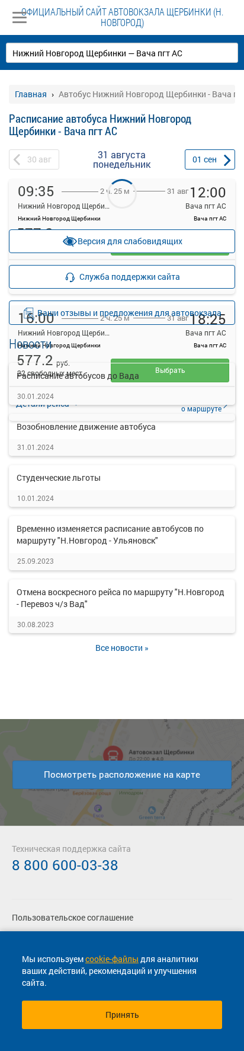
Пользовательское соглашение (72, 917)
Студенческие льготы (59, 477)
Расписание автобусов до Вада (78, 375)
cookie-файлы (112, 958)
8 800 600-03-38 (65, 864)
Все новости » (122, 647)
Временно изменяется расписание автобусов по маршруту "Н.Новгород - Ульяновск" (110, 534)
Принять (122, 1014)
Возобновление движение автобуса (86, 426)
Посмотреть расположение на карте (122, 774)
